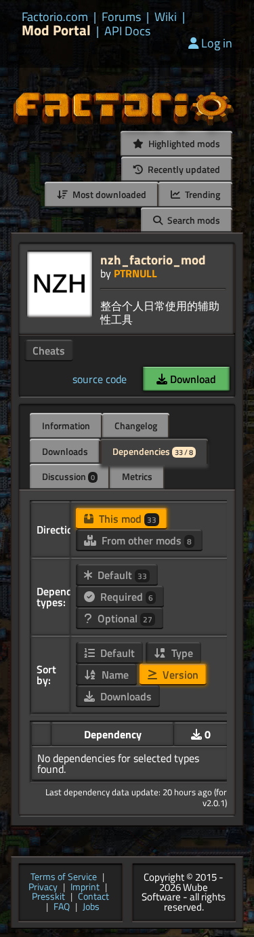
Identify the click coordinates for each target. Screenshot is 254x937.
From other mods (145, 540)
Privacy (43, 888)
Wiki (165, 17)
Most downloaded (108, 194)
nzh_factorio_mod (152, 259)
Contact (93, 897)
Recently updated (183, 169)
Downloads (65, 451)
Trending (201, 194)
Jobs (91, 907)
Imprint (85, 888)
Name (114, 674)
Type (181, 653)
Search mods (192, 220)
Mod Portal (56, 30)
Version (179, 674)
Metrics (137, 476)
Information (66, 425)
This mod (126, 519)
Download (191, 379)
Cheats (49, 350)
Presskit (48, 897)
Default (121, 575)
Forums (121, 17)
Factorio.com (55, 17)
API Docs (127, 31)
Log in (216, 43)
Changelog (135, 425)
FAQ (62, 907)
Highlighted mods (183, 143)
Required (125, 597)
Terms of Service (63, 878)
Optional (123, 618)
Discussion (68, 476)
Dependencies (152, 451)
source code (99, 379)
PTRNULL (135, 273)
